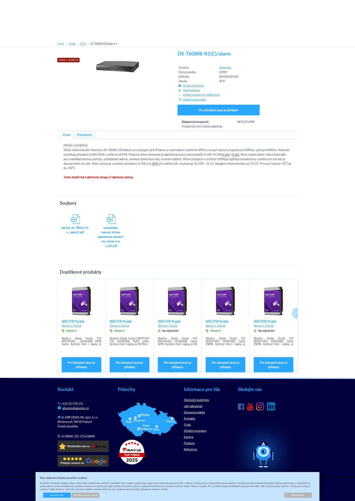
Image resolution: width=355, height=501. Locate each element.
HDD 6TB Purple (265, 321)
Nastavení (298, 495)
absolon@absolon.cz (75, 408)
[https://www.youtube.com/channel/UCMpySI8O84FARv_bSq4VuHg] (250, 407)
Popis (67, 135)
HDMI (155, 163)
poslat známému (193, 85)
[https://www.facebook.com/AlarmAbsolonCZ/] (241, 406)
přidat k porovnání (194, 99)
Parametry (84, 135)
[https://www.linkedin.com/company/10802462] (271, 406)
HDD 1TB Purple (121, 321)
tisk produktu (191, 90)
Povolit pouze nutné (86, 495)
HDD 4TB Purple (169, 321)
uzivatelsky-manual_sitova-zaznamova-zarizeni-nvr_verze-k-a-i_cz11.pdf (111, 237)
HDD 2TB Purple (73, 321)
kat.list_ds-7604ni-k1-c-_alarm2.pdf (75, 230)
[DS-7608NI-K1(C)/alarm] (117, 67)
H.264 (225, 154)
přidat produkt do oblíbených (201, 94)
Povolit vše (57, 495)
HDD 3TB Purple (217, 321)
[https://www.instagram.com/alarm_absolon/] (260, 406)
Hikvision (225, 67)
